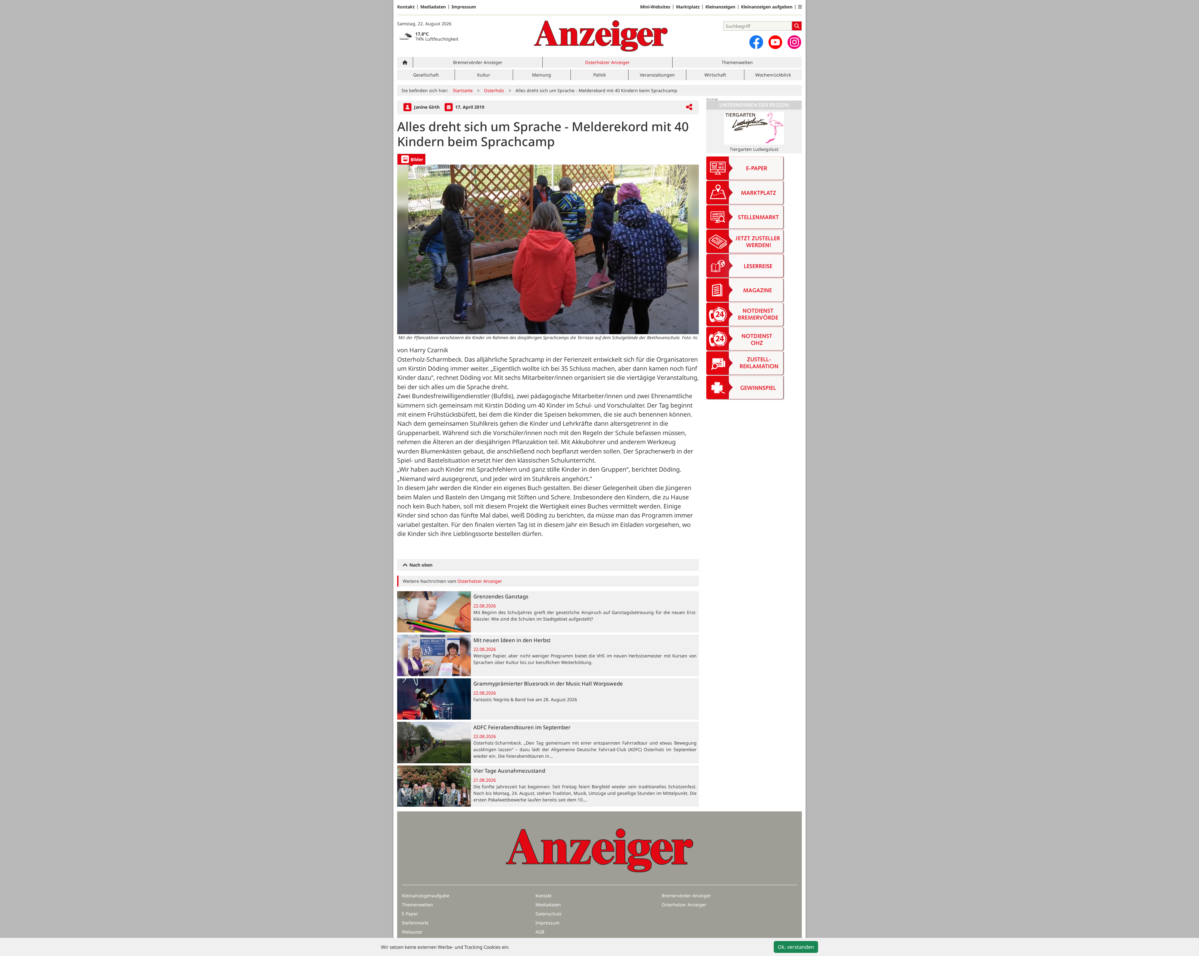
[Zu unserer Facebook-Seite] (756, 42)
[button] (800, 7)
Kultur (483, 75)
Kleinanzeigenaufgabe (425, 896)
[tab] (411, 159)
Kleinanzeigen (720, 7)
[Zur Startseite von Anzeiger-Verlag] (601, 36)
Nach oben (420, 565)
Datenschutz (548, 914)
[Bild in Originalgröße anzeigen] (548, 249)
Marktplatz (688, 7)
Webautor (412, 932)
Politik (599, 75)
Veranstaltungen (657, 75)
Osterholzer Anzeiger (607, 62)
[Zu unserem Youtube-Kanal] (775, 42)
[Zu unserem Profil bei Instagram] (794, 42)
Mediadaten (433, 7)
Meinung (541, 75)
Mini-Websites (655, 7)
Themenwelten (737, 62)
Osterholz (494, 90)
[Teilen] (689, 107)
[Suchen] (797, 26)
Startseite (463, 90)
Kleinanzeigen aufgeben (766, 7)
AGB (539, 932)
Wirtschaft (715, 75)
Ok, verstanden (796, 947)
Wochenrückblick (773, 75)
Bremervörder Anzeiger (477, 62)
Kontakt (406, 7)
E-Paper (410, 914)
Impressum (463, 7)
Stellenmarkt (415, 923)
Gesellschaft (426, 75)
